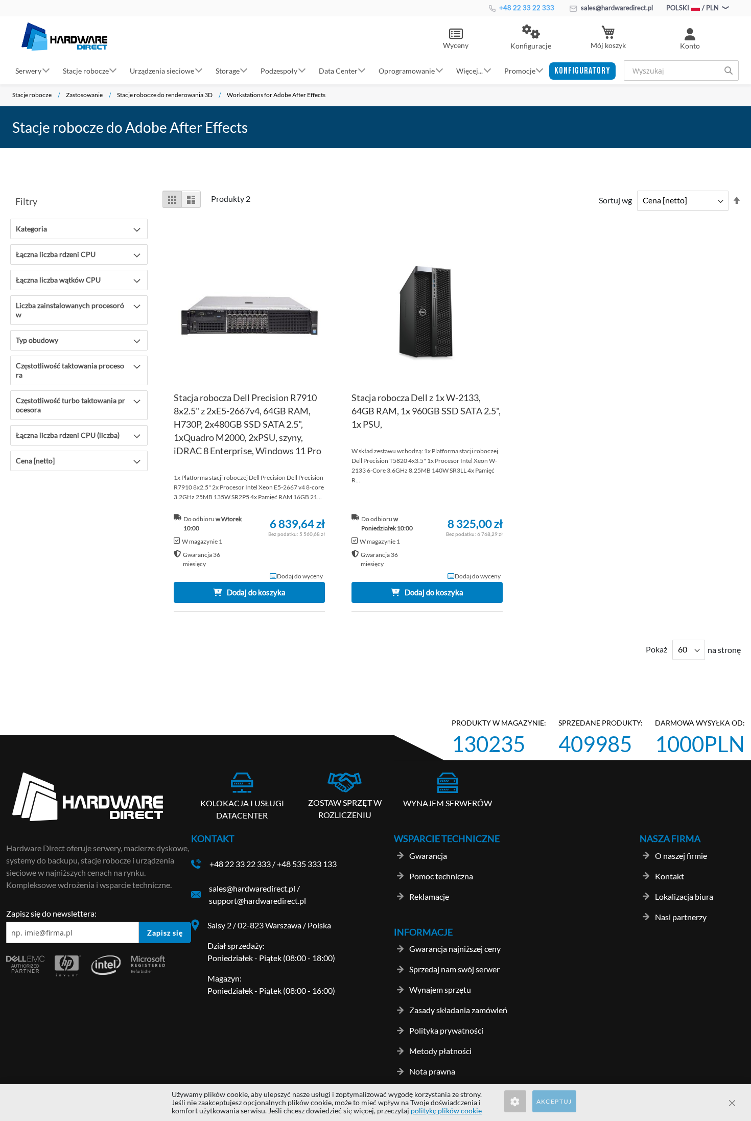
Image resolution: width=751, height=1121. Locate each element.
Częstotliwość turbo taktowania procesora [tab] (70, 405)
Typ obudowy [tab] (37, 340)
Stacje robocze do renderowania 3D (165, 95)
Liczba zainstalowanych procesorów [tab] (70, 310)
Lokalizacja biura (684, 896)
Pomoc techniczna (441, 876)
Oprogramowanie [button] (407, 70)
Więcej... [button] (469, 70)
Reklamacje (429, 896)
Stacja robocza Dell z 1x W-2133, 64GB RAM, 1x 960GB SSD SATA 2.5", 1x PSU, (426, 411)
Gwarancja (428, 855)
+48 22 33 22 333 (526, 8)
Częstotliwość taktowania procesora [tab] (70, 370)
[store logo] (64, 36)
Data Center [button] (338, 70)
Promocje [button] (519, 70)
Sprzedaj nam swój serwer (454, 969)
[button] (531, 38)
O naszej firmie (681, 855)
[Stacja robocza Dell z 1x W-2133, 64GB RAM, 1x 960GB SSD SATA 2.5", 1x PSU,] (427, 315)
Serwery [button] (28, 70)
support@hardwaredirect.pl (257, 900)
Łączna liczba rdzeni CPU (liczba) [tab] (68, 435)
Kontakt (669, 876)
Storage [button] (228, 70)
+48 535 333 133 (307, 864)
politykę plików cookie (446, 1110)
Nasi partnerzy (681, 917)
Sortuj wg (615, 200)
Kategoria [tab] (31, 228)
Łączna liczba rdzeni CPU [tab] (56, 254)
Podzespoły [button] (279, 70)
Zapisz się (165, 932)
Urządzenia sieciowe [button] (162, 70)
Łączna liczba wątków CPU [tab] (58, 279)
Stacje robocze (32, 95)
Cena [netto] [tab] (35, 460)
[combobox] (681, 70)
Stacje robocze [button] (86, 70)
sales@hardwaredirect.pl (616, 8)
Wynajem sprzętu (440, 989)
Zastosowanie (84, 95)
